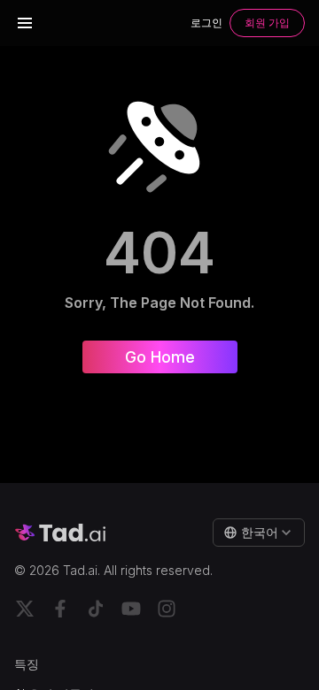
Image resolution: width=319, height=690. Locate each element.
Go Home (160, 357)
